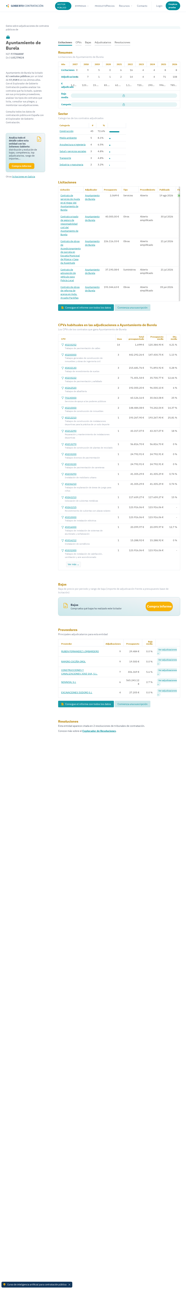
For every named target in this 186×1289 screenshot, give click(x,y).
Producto (100, 6)
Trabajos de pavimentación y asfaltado (83, 381)
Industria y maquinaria (71, 164)
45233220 (70, 464)
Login (159, 5)
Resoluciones (122, 42)
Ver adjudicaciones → (167, 651)
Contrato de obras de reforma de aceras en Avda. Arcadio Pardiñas (70, 292)
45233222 (70, 377)
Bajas (88, 42)
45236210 (70, 484)
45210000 (70, 407)
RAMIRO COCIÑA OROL (73, 661)
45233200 (70, 454)
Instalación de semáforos (77, 543)
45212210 (70, 417)
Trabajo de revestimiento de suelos (82, 371)
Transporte (65, 158)
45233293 (70, 474)
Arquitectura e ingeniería (73, 144)
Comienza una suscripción (132, 307)
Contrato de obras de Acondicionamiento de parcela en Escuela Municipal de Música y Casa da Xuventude (70, 252)
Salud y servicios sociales (73, 151)
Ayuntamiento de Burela (92, 197)
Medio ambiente (68, 137)
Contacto (142, 5)
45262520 (70, 387)
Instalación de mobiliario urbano (80, 477)
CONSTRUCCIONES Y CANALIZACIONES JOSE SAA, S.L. (79, 671)
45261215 (70, 507)
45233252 (70, 344)
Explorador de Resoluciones (99, 731)
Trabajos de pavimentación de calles (82, 348)
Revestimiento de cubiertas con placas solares (87, 510)
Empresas (80, 6)
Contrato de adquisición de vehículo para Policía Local (68, 275)
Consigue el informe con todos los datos (88, 307)
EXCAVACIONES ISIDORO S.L (76, 692)
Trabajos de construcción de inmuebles (84, 411)
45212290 (70, 430)
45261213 (70, 497)
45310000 (70, 517)
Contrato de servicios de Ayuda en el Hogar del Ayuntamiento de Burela (70, 202)
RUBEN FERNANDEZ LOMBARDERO (80, 651)
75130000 (70, 397)
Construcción (66, 131)
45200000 (70, 354)
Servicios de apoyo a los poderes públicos (85, 401)
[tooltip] (8, 37)
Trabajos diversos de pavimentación (82, 457)
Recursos (124, 5)
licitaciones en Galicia (23, 176)
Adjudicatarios (103, 42)
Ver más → (73, 564)
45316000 (70, 527)
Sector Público (61, 6)
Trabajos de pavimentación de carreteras (84, 467)
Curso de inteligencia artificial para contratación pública (36, 1284)
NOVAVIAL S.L (68, 682)
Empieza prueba (173, 6)
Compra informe (159, 606)
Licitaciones (65, 42)
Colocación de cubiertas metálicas (81, 500)
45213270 (70, 444)
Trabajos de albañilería (76, 391)
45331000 (70, 550)
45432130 (70, 367)
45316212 (70, 540)
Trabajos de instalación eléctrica (80, 520)
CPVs (79, 42)
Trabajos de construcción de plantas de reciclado (89, 447)
